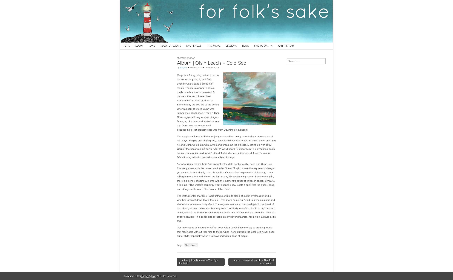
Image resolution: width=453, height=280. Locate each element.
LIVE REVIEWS (194, 45)
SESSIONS (231, 45)
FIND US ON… (261, 45)
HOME (126, 45)
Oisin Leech (191, 245)
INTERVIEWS (213, 45)
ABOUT (139, 45)
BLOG (245, 45)
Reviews (191, 58)
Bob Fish (184, 67)
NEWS (151, 45)
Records (181, 58)
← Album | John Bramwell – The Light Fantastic (198, 262)
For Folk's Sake (148, 276)
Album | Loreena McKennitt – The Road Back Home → (253, 262)
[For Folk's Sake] (226, 21)
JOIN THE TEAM (285, 45)
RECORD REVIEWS (170, 45)
